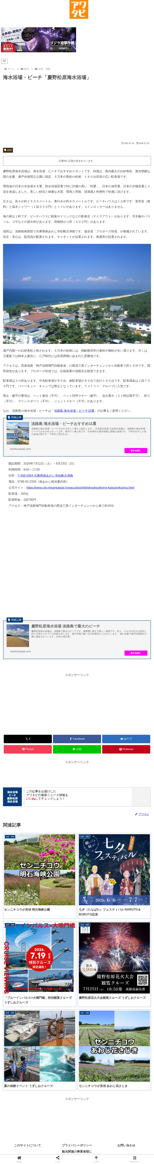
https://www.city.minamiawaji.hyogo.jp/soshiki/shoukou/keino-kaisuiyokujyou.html (80, 487)
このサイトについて (27, 1145)
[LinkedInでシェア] (77, 1032)
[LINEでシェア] (128, 1022)
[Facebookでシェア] (25, 1022)
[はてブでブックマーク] (59, 1022)
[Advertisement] (77, 111)
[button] (111, 1032)
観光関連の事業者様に (77, 1151)
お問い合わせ (126, 1145)
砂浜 (9, 150)
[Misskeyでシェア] (128, 1011)
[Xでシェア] (25, 1011)
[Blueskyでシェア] (94, 1011)
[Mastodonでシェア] (59, 1011)
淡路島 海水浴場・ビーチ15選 (74, 410)
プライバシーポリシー (77, 1145)
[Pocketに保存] (94, 1022)
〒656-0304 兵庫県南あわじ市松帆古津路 (45, 475)
